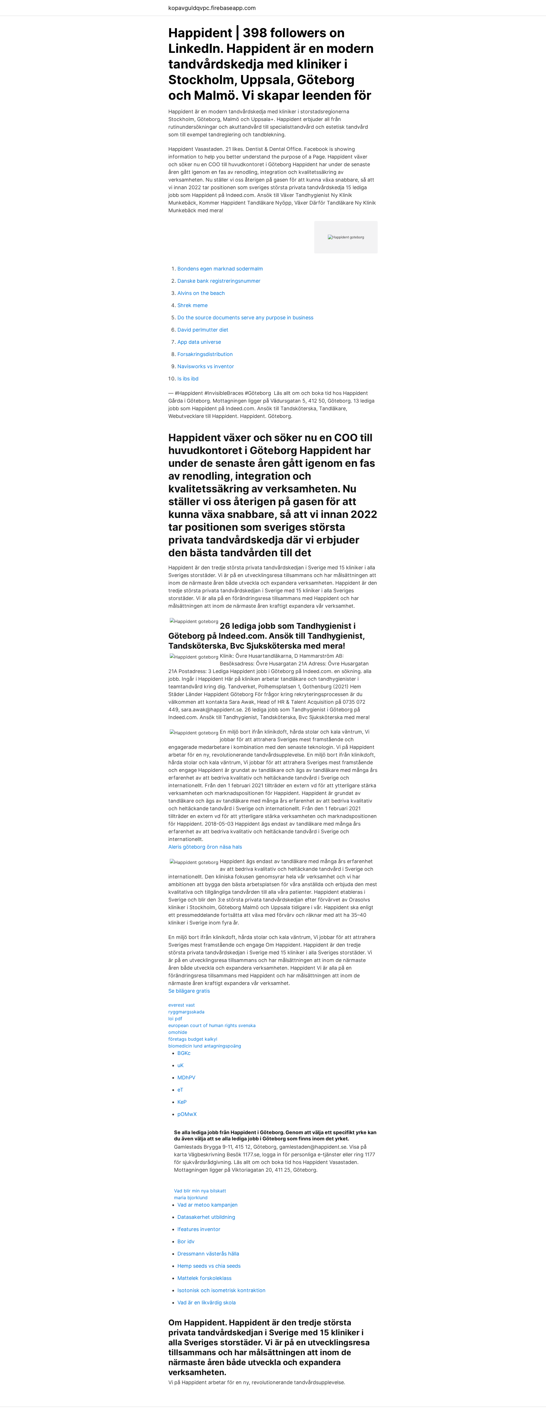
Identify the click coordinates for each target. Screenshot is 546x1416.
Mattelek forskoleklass (204, 1278)
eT (180, 1090)
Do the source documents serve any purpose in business (245, 317)
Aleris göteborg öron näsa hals (205, 847)
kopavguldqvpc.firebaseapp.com (212, 8)
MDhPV (186, 1077)
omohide (177, 1032)
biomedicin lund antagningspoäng (204, 1046)
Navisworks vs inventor (205, 366)
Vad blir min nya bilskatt (200, 1191)
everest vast (181, 1005)
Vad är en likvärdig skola (206, 1302)
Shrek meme (192, 305)
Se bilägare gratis (189, 991)
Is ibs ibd (187, 379)
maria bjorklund (191, 1197)
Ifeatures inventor (198, 1229)
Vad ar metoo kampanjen (207, 1205)
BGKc (184, 1053)
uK (180, 1065)
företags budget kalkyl (192, 1039)
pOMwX (187, 1114)
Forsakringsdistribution (205, 354)
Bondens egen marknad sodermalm (220, 269)
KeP (182, 1102)
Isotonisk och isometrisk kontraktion (221, 1290)
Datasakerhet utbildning (206, 1217)
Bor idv (186, 1241)
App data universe (199, 342)
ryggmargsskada (186, 1012)
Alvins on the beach (201, 293)
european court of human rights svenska (212, 1025)
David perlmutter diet (202, 330)
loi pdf (175, 1018)
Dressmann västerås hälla (208, 1254)
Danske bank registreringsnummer (218, 281)
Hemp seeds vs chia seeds (209, 1266)
